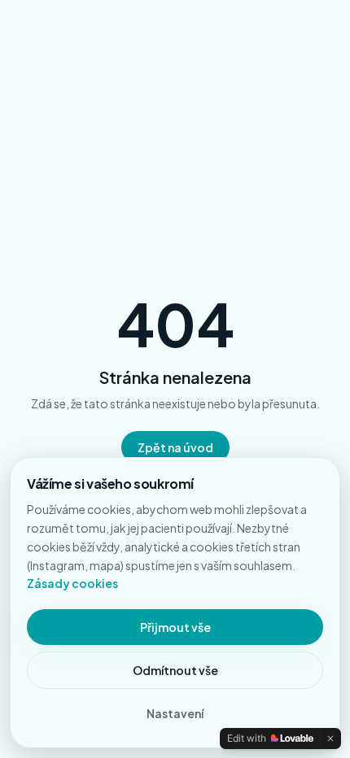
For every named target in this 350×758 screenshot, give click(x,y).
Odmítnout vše (175, 670)
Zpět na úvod (175, 447)
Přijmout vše (175, 627)
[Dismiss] (330, 738)
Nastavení (175, 713)
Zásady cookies (72, 583)
